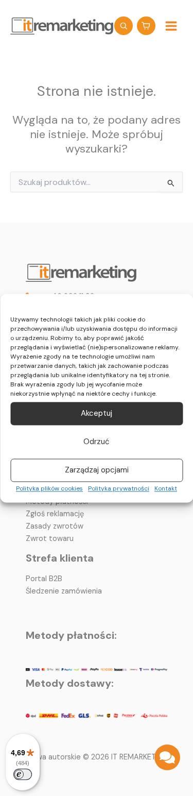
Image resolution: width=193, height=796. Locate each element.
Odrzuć (96, 442)
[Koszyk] (146, 25)
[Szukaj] (123, 25)
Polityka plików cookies (49, 488)
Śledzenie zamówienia (64, 591)
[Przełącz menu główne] (171, 25)
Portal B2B (44, 579)
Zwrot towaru (50, 539)
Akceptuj (96, 414)
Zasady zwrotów (54, 526)
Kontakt (165, 488)
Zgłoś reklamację (55, 514)
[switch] (22, 774)
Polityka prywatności (118, 488)
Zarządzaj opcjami (97, 470)
